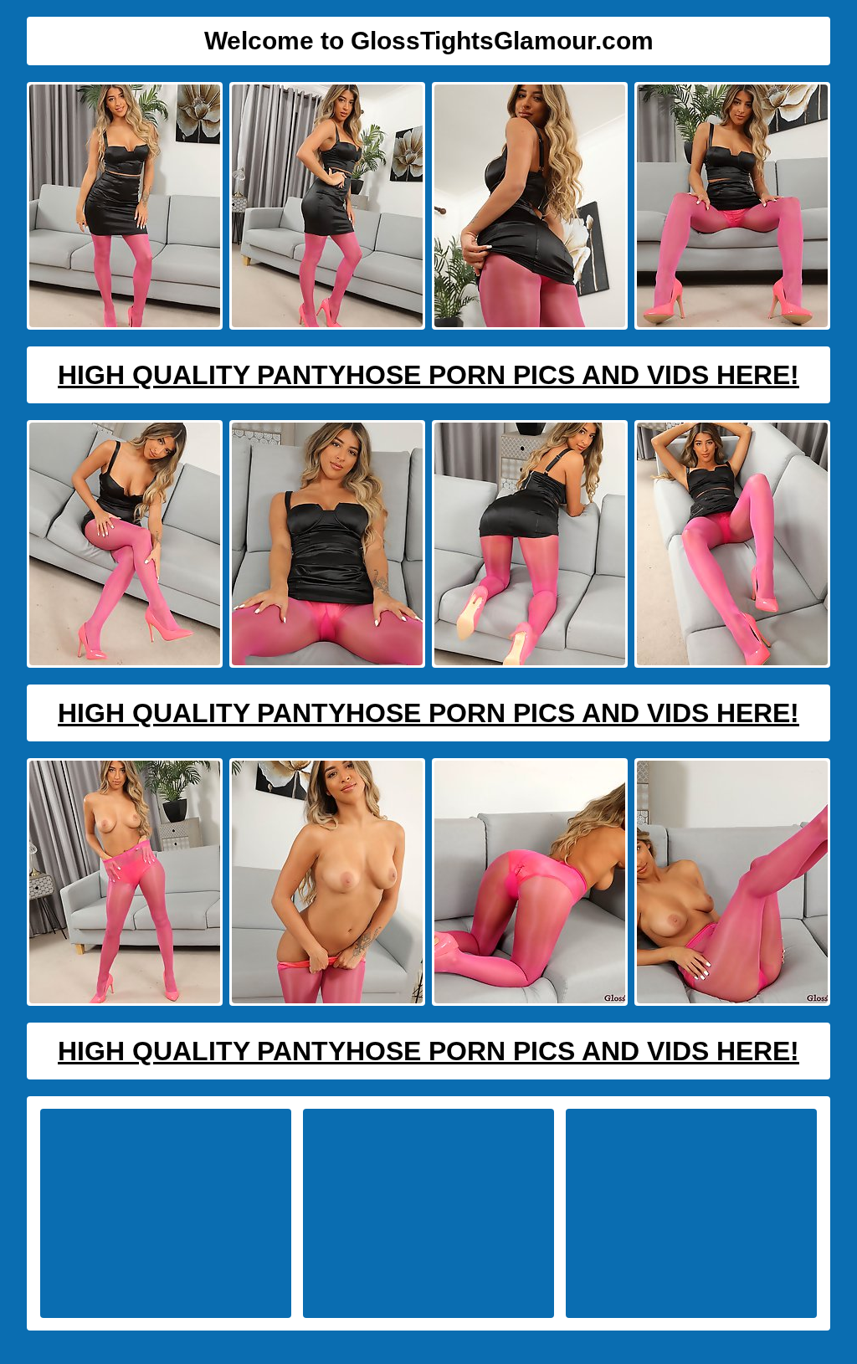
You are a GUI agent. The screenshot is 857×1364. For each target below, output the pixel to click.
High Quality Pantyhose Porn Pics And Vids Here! (428, 375)
